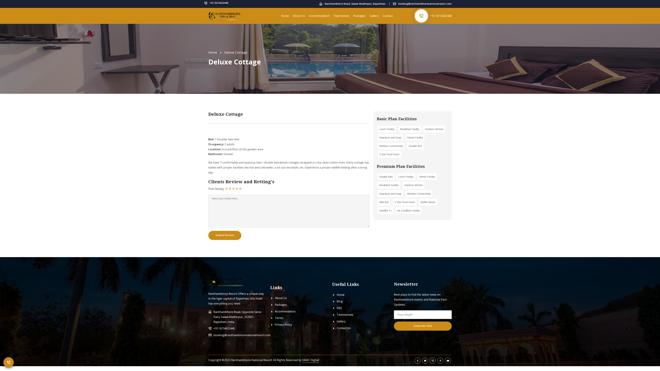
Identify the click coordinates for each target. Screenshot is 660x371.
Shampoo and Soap (390, 137)
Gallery (374, 16)
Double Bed (415, 146)
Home (285, 16)
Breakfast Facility (409, 129)
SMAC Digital (310, 360)
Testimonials (344, 315)
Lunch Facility (386, 129)
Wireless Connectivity (391, 146)
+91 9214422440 (219, 2)
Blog (339, 301)
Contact (388, 16)
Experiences (341, 16)
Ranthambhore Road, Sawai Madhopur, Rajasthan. (355, 3)
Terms (278, 318)
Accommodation (319, 16)
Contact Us (343, 328)
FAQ (339, 308)
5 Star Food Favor (389, 154)
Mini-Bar (384, 202)
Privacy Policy (283, 325)
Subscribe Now (423, 325)
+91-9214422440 (441, 16)
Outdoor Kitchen (434, 129)
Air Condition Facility (408, 210)
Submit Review (225, 235)
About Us (299, 16)
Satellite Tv (385, 210)
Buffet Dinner (428, 202)
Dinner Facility (415, 137)
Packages (359, 16)
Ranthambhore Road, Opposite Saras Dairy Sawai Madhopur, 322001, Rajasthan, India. (237, 317)
